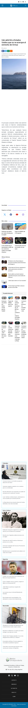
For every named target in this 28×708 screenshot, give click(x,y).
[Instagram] (18, 675)
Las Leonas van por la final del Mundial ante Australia (10, 331)
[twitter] (21, 2)
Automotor (14, 688)
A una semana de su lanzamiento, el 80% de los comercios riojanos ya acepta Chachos (7, 249)
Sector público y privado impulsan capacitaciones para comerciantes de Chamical (16, 276)
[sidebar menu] (2, 5)
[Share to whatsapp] (8, 51)
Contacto (14, 680)
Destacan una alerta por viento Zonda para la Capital (7, 233)
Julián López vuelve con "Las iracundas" (17, 280)
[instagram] (25, 2)
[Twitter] (12, 675)
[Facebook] (9, 675)
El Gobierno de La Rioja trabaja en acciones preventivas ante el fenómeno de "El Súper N (17, 262)
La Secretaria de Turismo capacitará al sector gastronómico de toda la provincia (16, 269)
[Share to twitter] (5, 51)
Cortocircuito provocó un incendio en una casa (20, 247)
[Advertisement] (14, 22)
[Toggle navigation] (25, 5)
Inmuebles (14, 684)
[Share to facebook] (3, 51)
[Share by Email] (11, 51)
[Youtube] (15, 675)
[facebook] (19, 2)
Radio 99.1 (14, 692)
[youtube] (23, 2)
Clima (14, 696)
